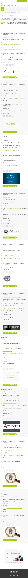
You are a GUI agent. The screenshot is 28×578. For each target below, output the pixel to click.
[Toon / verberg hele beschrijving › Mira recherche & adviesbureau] (15, 156)
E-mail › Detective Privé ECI (8, 305)
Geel (9, 196)
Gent (12, 36)
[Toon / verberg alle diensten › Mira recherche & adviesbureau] (15, 159)
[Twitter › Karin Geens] (4, 470)
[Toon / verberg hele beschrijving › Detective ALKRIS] (15, 261)
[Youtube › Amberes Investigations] (12, 419)
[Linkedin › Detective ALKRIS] (10, 272)
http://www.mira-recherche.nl (12, 152)
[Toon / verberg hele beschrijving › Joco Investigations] (15, 101)
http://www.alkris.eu (10, 258)
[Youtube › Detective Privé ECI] (12, 322)
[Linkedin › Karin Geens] (10, 470)
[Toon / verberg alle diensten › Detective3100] (15, 360)
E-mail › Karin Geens (7, 452)
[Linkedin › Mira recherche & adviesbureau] (10, 171)
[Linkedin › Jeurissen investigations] (10, 226)
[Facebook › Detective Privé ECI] (7, 322)
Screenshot (22, 47)
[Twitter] (11, 572)
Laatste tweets (6, 110)
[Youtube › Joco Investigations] (12, 116)
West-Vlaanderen (6, 445)
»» (8, 27)
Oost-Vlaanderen (6, 36)
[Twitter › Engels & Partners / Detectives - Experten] (4, 65)
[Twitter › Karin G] (4, 524)
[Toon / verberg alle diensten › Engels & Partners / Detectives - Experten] (15, 54)
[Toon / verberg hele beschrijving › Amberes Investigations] (15, 408)
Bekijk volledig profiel (10, 77)
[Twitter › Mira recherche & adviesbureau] (4, 171)
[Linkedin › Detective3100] (10, 369)
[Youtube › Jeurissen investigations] (12, 226)
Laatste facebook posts (8, 59)
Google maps (16, 36)
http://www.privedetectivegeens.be (13, 455)
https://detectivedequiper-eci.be (13, 308)
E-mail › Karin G (6, 505)
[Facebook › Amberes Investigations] (7, 419)
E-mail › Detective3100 (7, 351)
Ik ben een (22, 1)
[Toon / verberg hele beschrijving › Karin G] (15, 512)
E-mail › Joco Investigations (8, 95)
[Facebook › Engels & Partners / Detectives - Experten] (7, 65)
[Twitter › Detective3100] (4, 369)
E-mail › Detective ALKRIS (8, 255)
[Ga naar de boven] (26, 77)
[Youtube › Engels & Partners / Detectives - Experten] (12, 65)
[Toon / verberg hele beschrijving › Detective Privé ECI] (15, 311)
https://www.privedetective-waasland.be (14, 508)
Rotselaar (12, 343)
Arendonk (10, 142)
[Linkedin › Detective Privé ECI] (10, 322)
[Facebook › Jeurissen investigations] (7, 226)
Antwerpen (5, 88)
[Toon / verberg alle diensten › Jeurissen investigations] (15, 215)
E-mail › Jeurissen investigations (9, 205)
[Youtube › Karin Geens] (12, 470)
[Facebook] (14, 572)
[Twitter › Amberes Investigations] (4, 419)
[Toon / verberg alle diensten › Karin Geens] (15, 462)
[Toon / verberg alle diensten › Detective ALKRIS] (15, 264)
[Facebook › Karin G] (7, 524)
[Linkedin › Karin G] (10, 524)
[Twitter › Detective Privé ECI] (4, 322)
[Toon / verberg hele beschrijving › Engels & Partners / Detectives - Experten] (15, 50)
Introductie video (18, 59)
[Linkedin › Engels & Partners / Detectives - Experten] (10, 65)
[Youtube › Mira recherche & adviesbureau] (12, 171)
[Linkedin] (16, 572)
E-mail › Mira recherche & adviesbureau (11, 150)
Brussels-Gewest (6, 297)
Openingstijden (6, 108)
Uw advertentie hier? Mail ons (14, 562)
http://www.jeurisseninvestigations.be (14, 208)
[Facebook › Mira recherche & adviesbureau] (7, 171)
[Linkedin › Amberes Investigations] (10, 419)
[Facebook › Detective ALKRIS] (7, 272)
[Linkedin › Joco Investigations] (10, 116)
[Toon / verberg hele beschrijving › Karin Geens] (15, 458)
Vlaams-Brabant (6, 343)
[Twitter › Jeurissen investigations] (4, 226)
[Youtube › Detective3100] (12, 369)
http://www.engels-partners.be (12, 47)
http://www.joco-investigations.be (13, 98)
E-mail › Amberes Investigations (9, 403)
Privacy (16, 575)
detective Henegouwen (5, 19)
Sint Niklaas (13, 496)
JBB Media (13, 575)
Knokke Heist (13, 445)
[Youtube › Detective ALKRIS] (12, 272)
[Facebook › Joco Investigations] (7, 116)
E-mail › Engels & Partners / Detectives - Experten (13, 44)
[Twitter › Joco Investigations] (4, 116)
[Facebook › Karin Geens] (7, 470)
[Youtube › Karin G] (12, 524)
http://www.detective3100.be (12, 353)
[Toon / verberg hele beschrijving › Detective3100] (15, 356)
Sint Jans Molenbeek (15, 297)
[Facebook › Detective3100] (7, 369)
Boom (9, 88)
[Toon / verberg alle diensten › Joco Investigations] (15, 105)
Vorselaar (10, 395)
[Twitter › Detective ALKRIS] (4, 272)
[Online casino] (14, 549)
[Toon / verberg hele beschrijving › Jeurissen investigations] (15, 212)
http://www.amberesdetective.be (13, 405)
